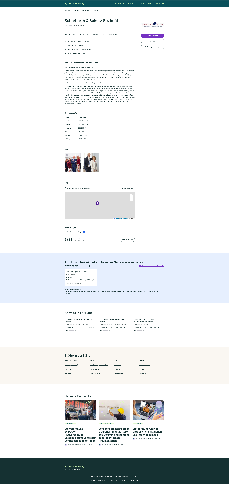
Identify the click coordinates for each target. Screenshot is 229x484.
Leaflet (117, 218)
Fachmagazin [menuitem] (132, 3)
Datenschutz (99, 476)
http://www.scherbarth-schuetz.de (79, 49)
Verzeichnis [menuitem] (118, 3)
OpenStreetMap (124, 218)
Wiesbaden (75, 10)
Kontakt (92, 476)
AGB (131, 476)
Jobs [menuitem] (142, 3)
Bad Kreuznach (144, 365)
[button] (97, 203)
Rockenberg (118, 373)
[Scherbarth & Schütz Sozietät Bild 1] (73, 162)
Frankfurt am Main (71, 360)
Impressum (137, 476)
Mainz (92, 360)
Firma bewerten (127, 239)
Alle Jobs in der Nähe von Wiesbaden (151, 266)
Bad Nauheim (94, 369)
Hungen (142, 369)
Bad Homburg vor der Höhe (99, 365)
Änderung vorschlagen (153, 47)
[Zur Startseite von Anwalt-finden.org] (74, 4)
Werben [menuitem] (150, 3)
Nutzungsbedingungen (121, 476)
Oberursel (117, 365)
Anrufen (153, 41)
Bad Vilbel (68, 369)
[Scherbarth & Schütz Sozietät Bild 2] (91, 162)
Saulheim (142, 373)
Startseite (67, 10)
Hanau (116, 360)
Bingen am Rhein (95, 373)
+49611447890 (73, 45)
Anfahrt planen (127, 188)
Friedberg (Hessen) (71, 365)
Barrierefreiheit (109, 476)
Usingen (117, 369)
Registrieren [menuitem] (160, 3)
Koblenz (142, 360)
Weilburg (68, 373)
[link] (81, 277)
